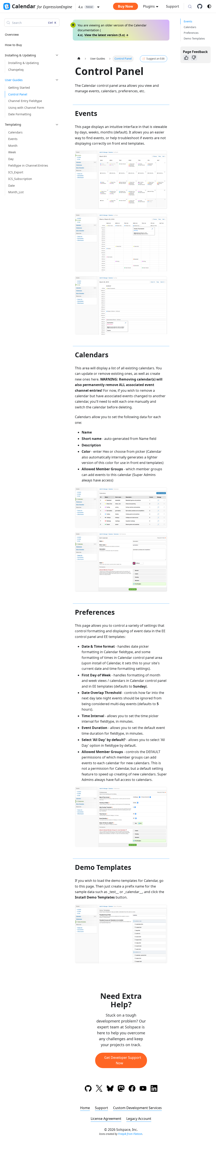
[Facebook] (132, 1089)
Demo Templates (194, 38)
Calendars (190, 27)
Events (188, 21)
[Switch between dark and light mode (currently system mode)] (209, 6)
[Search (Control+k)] (190, 7)
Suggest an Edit (155, 58)
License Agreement (106, 1118)
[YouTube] (143, 1089)
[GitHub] (201, 6)
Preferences (191, 33)
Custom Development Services (137, 1107)
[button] (89, 7)
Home (85, 1107)
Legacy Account (138, 1118)
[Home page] (79, 58)
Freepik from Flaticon (130, 1134)
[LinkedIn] (154, 1089)
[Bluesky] (110, 1089)
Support (172, 6)
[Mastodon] (121, 1089)
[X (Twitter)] (99, 1089)
